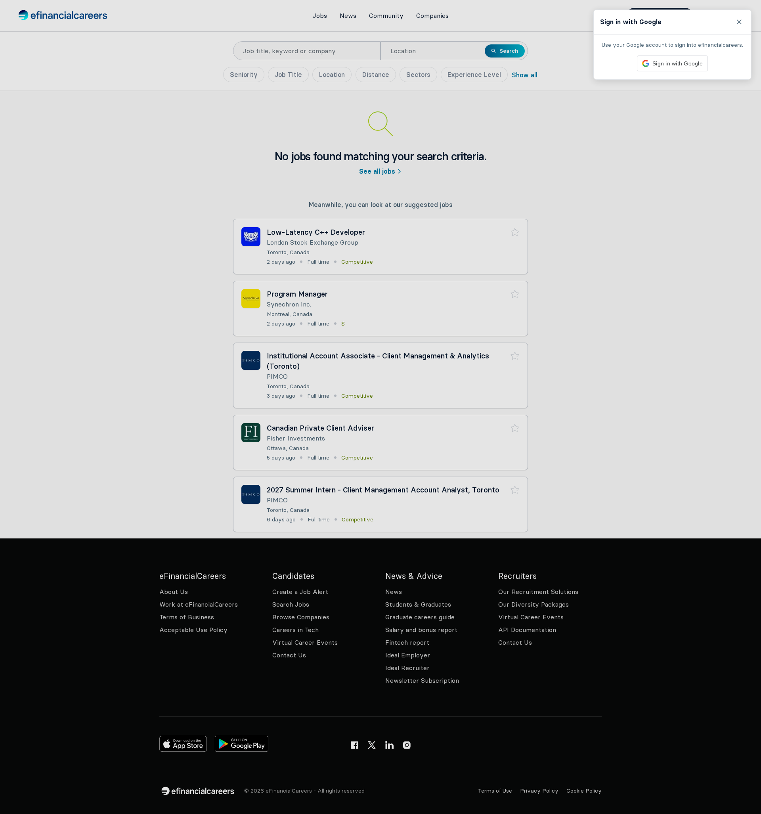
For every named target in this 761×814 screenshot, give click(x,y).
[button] (380, 407)
